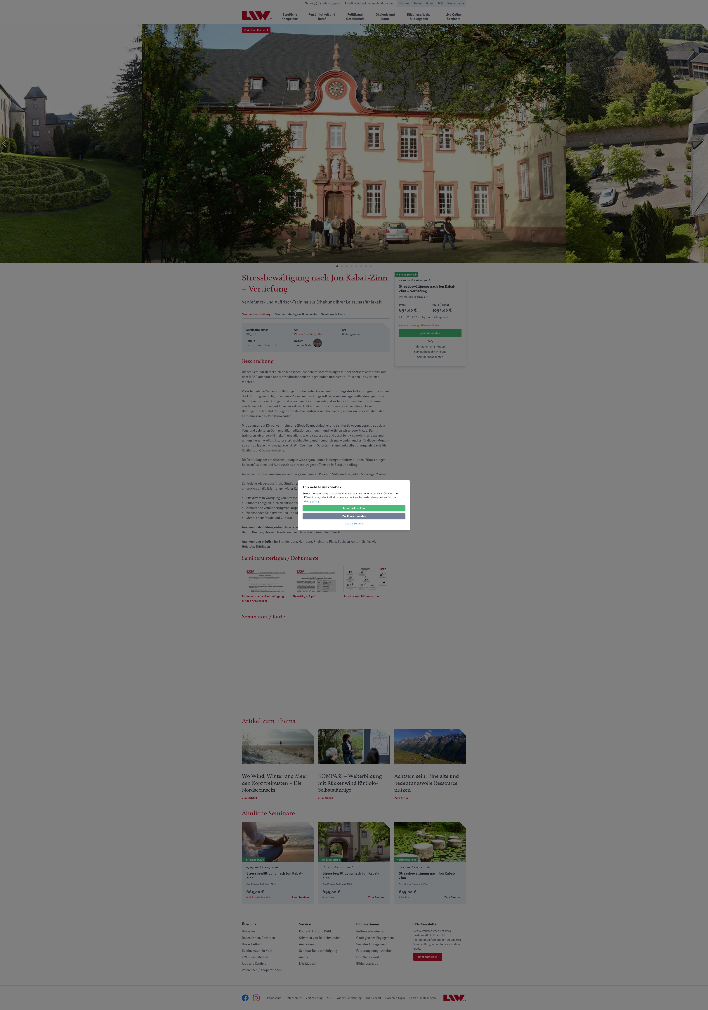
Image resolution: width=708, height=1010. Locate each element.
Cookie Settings (354, 523)
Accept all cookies (354, 508)
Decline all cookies (354, 516)
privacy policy (311, 501)
